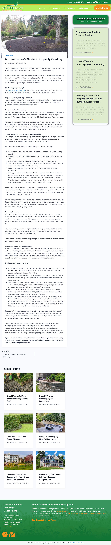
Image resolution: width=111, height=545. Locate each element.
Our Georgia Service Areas (44, 520)
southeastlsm (10, 63)
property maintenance (98, 513)
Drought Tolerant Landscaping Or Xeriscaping (13, 354)
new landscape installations (77, 513)
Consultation (102, 8)
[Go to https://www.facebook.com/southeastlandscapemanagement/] (5, 535)
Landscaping (9, 55)
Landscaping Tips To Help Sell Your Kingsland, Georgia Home (50, 477)
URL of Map (7, 527)
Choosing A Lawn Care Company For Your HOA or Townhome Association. (18, 477)
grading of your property (16, 90)
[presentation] (18, 382)
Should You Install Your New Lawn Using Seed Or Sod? (17, 398)
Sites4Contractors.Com (76, 543)
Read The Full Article (84, 53)
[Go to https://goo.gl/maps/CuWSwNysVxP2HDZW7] (11, 534)
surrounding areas (63, 511)
